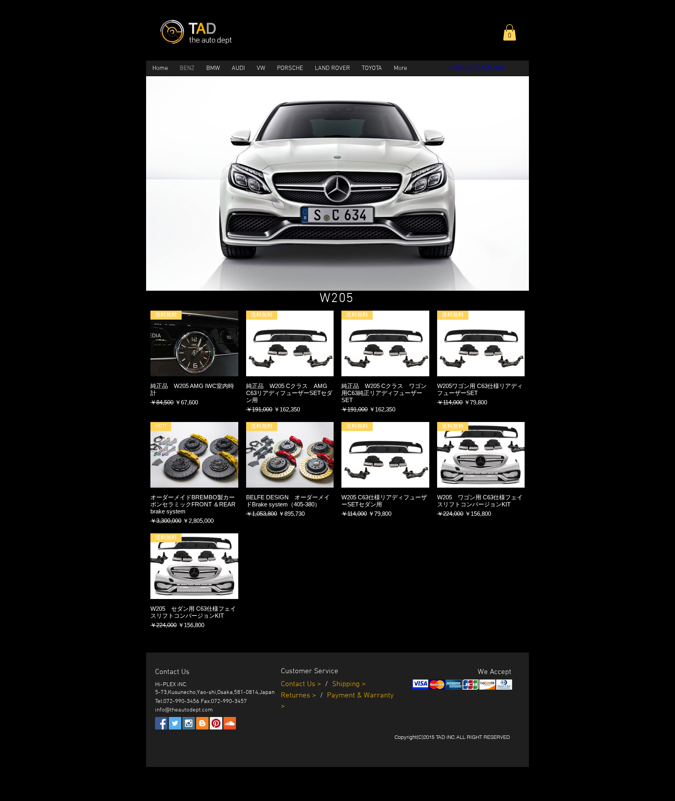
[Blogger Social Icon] (202, 723)
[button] (509, 32)
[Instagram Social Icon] (188, 723)
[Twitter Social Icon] (175, 723)
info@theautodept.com (184, 709)
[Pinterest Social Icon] (216, 723)
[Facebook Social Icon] (161, 723)
